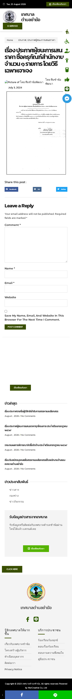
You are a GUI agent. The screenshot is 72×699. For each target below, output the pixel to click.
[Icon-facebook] (27, 619)
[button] (64, 17)
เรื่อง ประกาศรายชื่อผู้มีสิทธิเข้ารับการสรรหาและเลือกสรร (31, 411)
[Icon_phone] (44, 619)
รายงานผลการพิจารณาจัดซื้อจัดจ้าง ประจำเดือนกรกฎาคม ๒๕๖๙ (36, 445)
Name (10, 268)
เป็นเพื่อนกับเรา (20, 387)
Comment (13, 225)
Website (10, 297)
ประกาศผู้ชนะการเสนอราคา (41, 40)
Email (9, 283)
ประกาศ (22, 40)
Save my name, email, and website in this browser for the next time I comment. (34, 317)
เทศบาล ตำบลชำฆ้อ (30, 17)
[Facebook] (21, 694)
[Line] (36, 619)
